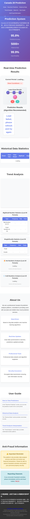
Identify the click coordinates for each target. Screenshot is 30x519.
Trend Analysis (8, 10)
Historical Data (23, 7)
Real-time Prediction (12, 7)
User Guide (22, 10)
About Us (15, 10)
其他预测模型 (9, 508)
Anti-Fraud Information (15, 13)
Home (4, 7)
